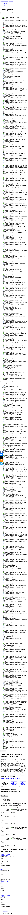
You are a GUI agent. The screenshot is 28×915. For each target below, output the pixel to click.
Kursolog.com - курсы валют (7, 1)
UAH (4, 4)
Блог (4, 909)
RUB (4, 5)
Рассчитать (3, 750)
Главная (5, 3)
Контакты (5, 911)
